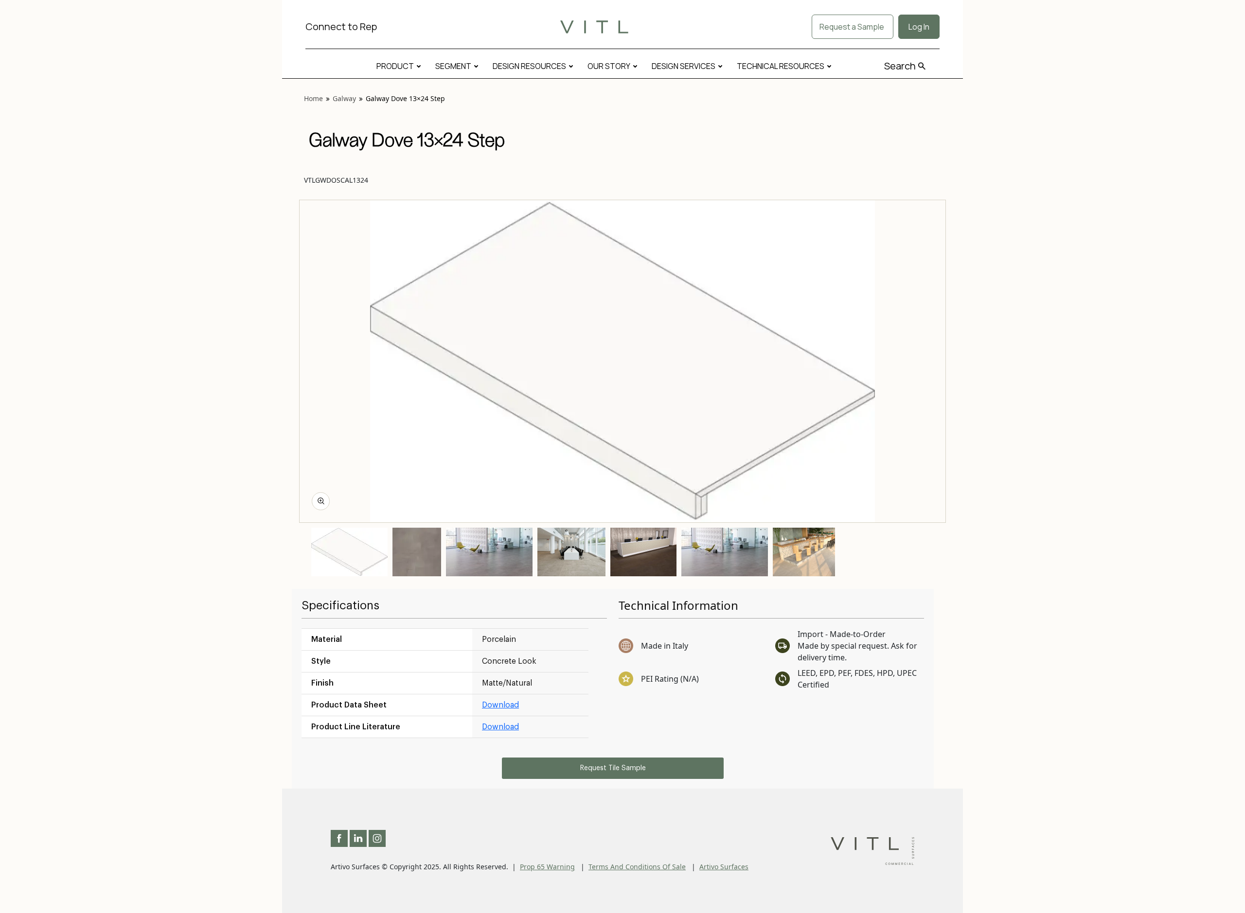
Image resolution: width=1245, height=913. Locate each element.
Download (500, 705)
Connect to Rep (341, 26)
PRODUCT (395, 66)
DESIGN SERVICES (683, 66)
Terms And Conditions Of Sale (637, 866)
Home (313, 98)
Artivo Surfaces (723, 866)
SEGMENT (453, 66)
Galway (344, 98)
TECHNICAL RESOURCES (780, 66)
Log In (918, 26)
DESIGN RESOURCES (529, 66)
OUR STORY (608, 66)
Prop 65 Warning (547, 866)
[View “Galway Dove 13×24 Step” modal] (321, 501)
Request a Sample (852, 26)
